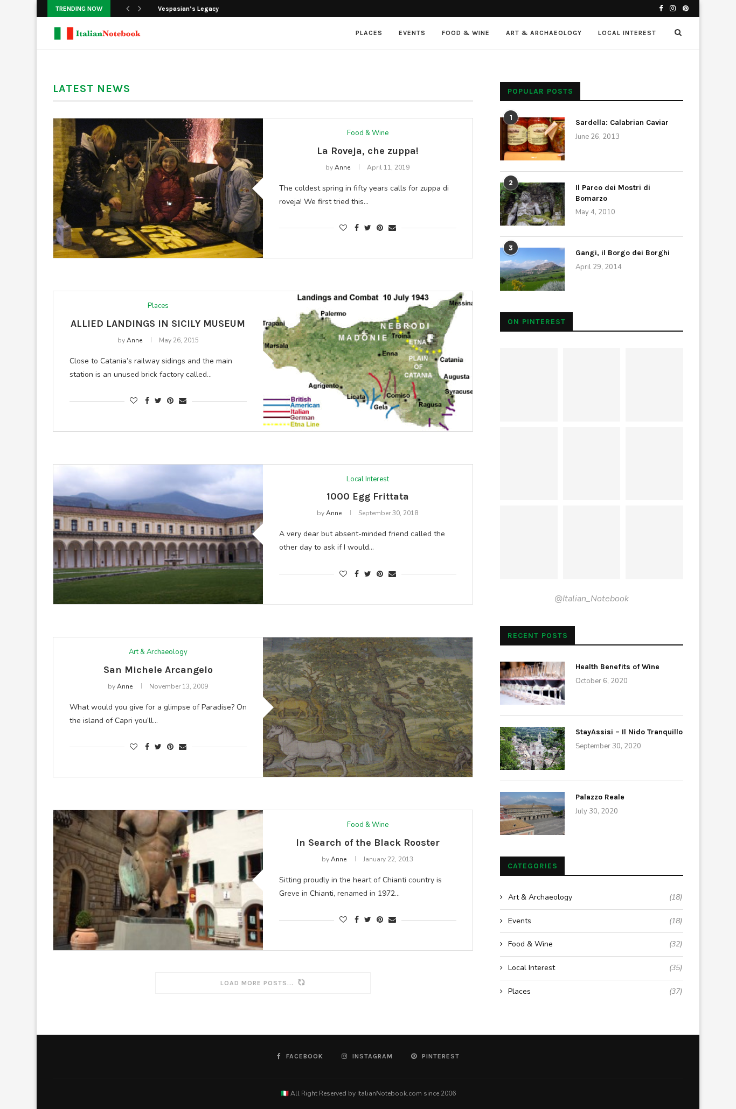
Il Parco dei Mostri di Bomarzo (612, 193)
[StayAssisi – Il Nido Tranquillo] (532, 748)
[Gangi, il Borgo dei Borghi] (532, 269)
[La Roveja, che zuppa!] (158, 188)
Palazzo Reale (599, 797)
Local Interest (627, 33)
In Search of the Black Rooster (368, 842)
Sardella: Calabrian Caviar (622, 122)
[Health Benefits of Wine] (532, 683)
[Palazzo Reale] (532, 813)
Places (369, 33)
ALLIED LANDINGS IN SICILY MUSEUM (158, 323)
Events (412, 33)
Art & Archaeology (544, 33)
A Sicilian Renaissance (192, 8)
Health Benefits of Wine (617, 666)
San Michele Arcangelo (158, 670)
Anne (342, 167)
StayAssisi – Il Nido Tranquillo (629, 731)
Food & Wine (466, 33)
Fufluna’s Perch (158, 1015)
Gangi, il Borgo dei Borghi (622, 252)
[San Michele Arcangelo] (368, 707)
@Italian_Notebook (591, 599)
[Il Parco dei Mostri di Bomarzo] (532, 204)
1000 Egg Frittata (368, 496)
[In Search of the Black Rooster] (158, 880)
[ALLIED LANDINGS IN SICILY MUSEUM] (368, 361)
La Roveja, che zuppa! (368, 151)
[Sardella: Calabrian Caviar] (532, 138)
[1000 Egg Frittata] (158, 534)
